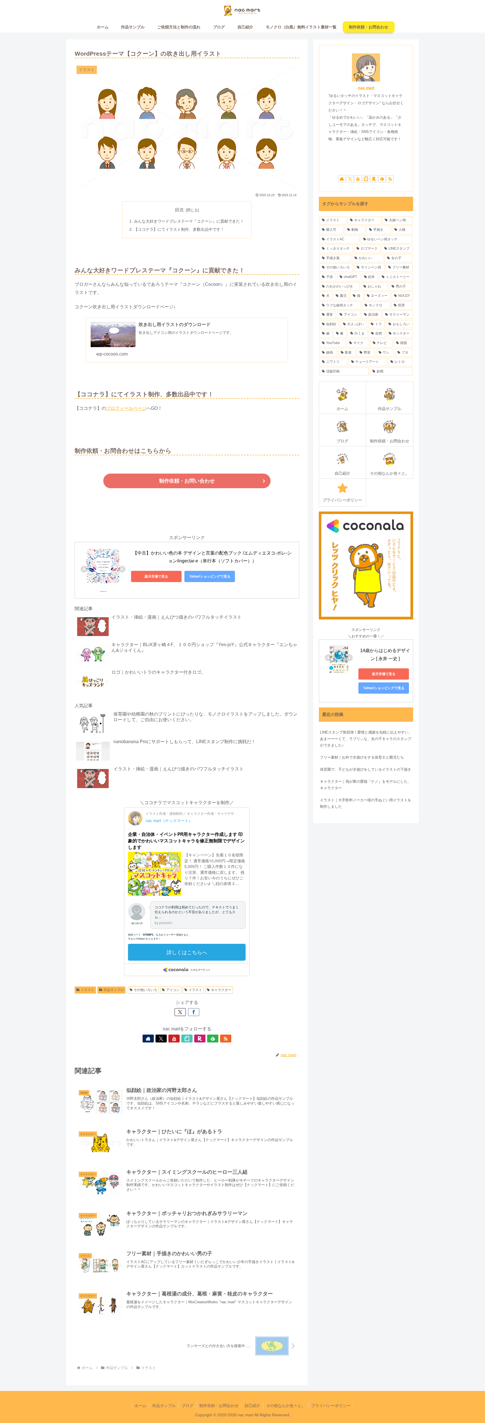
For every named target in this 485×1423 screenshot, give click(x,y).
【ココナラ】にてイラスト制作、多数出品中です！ (179, 229)
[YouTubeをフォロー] (174, 1038)
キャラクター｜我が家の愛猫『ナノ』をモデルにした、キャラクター (365, 784)
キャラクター (221, 990)
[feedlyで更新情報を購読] (212, 1038)
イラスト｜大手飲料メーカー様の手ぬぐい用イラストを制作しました (365, 803)
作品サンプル (114, 990)
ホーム (140, 1405)
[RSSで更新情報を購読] (225, 1038)
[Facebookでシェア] (193, 1012)
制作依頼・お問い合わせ (187, 481)
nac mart (366, 87)
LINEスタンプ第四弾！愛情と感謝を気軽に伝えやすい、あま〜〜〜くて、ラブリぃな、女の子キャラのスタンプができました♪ (366, 738)
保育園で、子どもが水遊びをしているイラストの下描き (365, 769)
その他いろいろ (145, 990)
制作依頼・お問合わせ (219, 1405)
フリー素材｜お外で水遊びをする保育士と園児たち (362, 757)
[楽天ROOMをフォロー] (199, 1038)
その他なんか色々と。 (285, 1405)
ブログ (187, 1405)
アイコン (173, 990)
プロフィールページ (126, 408)
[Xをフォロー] (161, 1038)
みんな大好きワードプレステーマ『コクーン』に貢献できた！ (189, 221)
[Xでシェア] (180, 1012)
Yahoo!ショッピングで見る (209, 576)
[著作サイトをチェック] (148, 1038)
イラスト (87, 990)
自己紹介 (252, 1405)
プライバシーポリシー (331, 1405)
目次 (179, 209)
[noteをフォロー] (187, 1038)
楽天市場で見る (156, 576)
